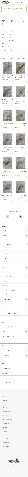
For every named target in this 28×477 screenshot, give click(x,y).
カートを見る (6, 439)
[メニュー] (26, 2)
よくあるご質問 (6, 442)
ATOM (7, 423)
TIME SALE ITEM (5, 378)
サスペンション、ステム (7, 276)
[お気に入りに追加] (12, 81)
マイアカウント (6, 427)
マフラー (3, 263)
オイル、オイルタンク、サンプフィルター (11, 313)
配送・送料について (7, 400)
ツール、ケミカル (5, 317)
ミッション (4, 240)
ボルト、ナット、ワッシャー (11, 15)
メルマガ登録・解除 (7, 419)
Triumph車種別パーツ (6, 368)
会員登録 (5, 431)
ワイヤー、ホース (5, 299)
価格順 (20, 58)
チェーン (3, 308)
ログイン (5, 435)
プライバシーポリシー (8, 415)
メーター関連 (4, 295)
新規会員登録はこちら (15, 9)
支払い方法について (7, 408)
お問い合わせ (6, 446)
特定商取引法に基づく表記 (9, 411)
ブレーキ (3, 272)
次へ (20, 216)
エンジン (3, 235)
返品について (6, 404)
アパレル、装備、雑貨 (6, 327)
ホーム (2, 15)
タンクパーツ (4, 258)
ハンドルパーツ (5, 253)
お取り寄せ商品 (5, 355)
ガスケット (4, 304)
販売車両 (3, 230)
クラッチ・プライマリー (7, 244)
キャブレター (4, 249)
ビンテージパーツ (5, 346)
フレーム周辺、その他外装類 (8, 290)
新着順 (25, 58)
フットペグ (4, 281)
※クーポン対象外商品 (6, 383)
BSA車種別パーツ (5, 373)
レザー (3, 331)
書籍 (2, 322)
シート (3, 267)
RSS (4, 423)
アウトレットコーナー (6, 350)
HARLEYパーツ (5, 341)
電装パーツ (4, 285)
